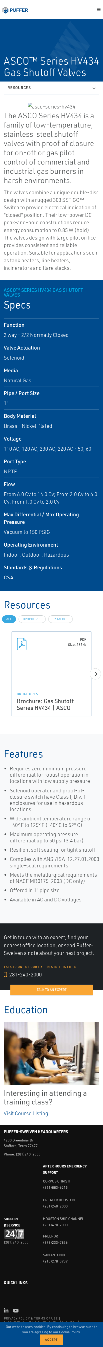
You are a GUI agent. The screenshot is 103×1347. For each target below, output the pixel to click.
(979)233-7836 (55, 1242)
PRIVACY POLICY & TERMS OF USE (31, 1318)
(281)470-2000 (55, 1225)
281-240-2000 (25, 974)
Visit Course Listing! (27, 1113)
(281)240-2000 (28, 1154)
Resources (19, 87)
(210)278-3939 (55, 1261)
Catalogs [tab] (60, 619)
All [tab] (9, 619)
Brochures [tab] (32, 619)
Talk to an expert (51, 990)
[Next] (95, 674)
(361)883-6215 (55, 1187)
